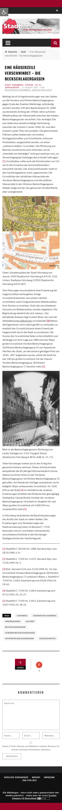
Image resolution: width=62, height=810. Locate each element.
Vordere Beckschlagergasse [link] (20, 633)
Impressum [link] (49, 777)
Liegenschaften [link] (47, 638)
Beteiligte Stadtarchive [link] (16, 777)
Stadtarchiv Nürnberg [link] (44, 615)
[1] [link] (3, 161)
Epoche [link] (29, 85)
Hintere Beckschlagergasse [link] (19, 638)
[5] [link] (25, 508)
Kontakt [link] (36, 777)
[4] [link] (22, 489)
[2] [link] (3, 558)
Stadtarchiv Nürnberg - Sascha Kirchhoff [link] (28, 90)
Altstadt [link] (30, 621)
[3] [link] (43, 366)
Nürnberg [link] (17, 85)
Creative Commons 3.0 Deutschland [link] (34, 797)
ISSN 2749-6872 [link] (29, 780)
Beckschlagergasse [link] (15, 627)
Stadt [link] (8, 85)
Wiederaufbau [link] (12, 621)
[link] (4, 12)
